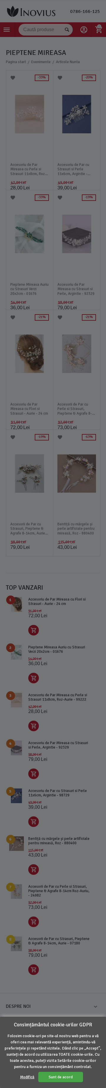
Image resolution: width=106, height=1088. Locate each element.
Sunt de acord (61, 1076)
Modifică (27, 1077)
